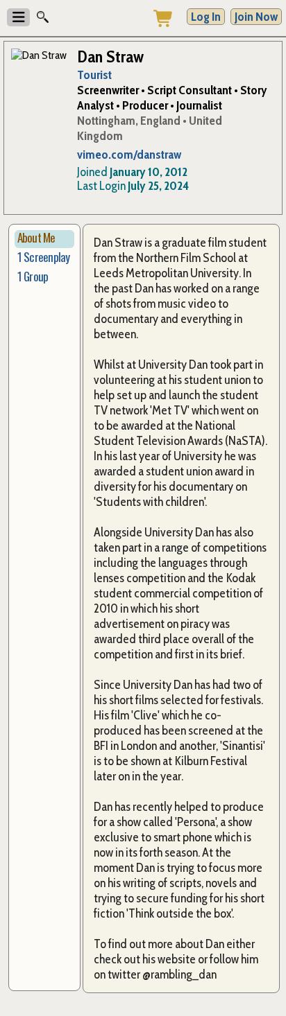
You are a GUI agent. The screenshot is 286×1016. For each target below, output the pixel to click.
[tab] (44, 239)
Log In (206, 16)
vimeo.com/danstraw (129, 154)
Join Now (256, 16)
